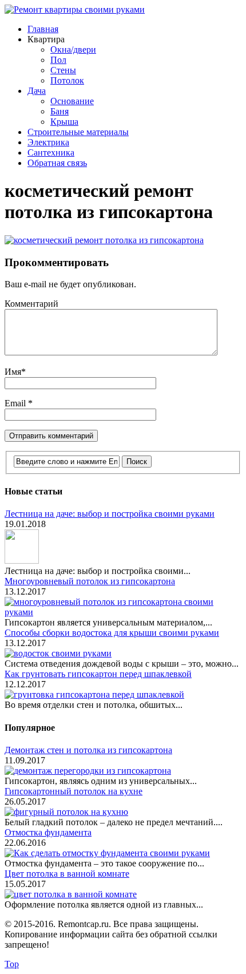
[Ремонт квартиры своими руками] (75, 9)
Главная (42, 29)
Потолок (67, 80)
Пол (58, 60)
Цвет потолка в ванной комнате (67, 873)
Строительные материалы (78, 132)
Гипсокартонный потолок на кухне (73, 791)
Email (16, 403)
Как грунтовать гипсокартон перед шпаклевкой (98, 674)
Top (12, 964)
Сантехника (50, 152)
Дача (36, 91)
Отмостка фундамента (48, 832)
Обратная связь (57, 163)
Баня (59, 111)
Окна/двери (73, 49)
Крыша (64, 121)
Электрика (48, 142)
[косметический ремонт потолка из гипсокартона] (104, 240)
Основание (72, 101)
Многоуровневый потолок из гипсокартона (90, 581)
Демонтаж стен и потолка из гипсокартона (88, 750)
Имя (13, 372)
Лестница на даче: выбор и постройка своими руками (110, 513)
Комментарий (31, 303)
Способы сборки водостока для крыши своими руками (112, 633)
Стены (63, 70)
